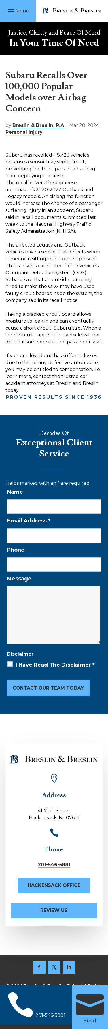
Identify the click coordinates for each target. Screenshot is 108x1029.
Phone (15, 550)
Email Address (28, 521)
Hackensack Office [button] (54, 885)
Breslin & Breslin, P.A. (38, 125)
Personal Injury (24, 132)
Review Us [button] (54, 910)
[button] (17, 11)
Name (15, 492)
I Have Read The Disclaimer (55, 665)
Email (90, 1021)
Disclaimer (20, 654)
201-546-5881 (54, 864)
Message (19, 578)
